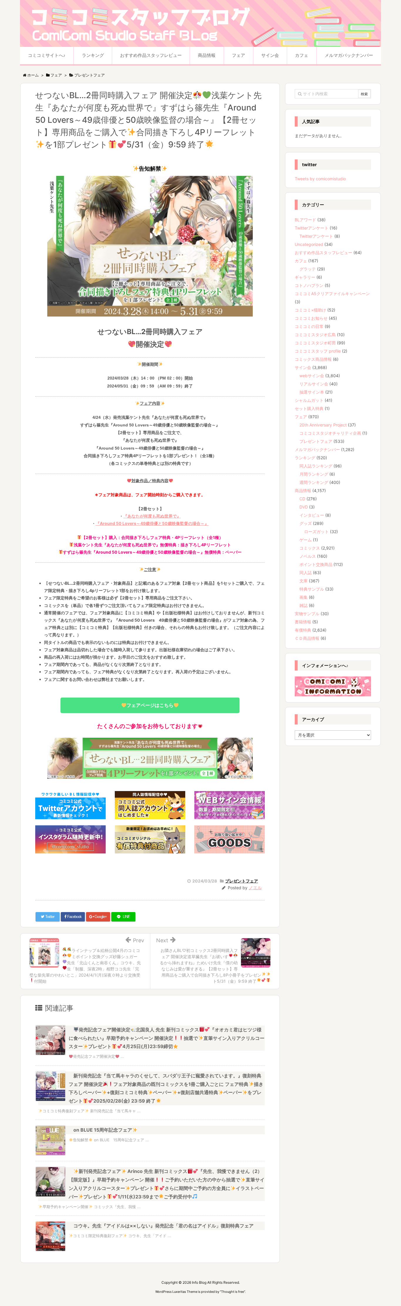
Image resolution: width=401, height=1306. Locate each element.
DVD (303, 506)
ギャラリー (305, 277)
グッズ (305, 523)
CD (302, 498)
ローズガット (316, 531)
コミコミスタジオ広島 (315, 334)
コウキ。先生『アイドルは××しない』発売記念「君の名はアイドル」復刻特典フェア (163, 1226)
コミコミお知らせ (311, 318)
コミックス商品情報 (313, 359)
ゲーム (305, 539)
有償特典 (303, 630)
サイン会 (303, 367)
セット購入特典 (309, 408)
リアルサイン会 (313, 383)
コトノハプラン (309, 285)
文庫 (303, 580)
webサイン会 (311, 375)
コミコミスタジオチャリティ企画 (330, 433)
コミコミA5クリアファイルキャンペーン (332, 293)
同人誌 (305, 572)
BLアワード (305, 219)
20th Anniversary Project (323, 424)
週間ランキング (313, 482)
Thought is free (232, 1292)
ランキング (305, 457)
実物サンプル (307, 613)
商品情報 (303, 490)
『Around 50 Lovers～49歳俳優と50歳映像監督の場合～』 (152, 523)
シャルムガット (309, 400)
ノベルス (307, 556)
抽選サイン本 (311, 392)
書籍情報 (303, 621)
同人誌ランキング (315, 465)
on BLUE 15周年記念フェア (102, 1130)
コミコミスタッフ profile (318, 350)
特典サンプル (311, 588)
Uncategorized (309, 244)
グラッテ (307, 268)
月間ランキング (313, 474)
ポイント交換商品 (315, 564)
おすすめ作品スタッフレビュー (323, 252)
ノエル (255, 887)
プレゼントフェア (241, 880)
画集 (303, 597)
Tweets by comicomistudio (320, 178)
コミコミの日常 (309, 326)
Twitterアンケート (311, 227)
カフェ (301, 260)
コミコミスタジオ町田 (315, 342)
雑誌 (303, 605)
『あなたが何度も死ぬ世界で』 (152, 515)
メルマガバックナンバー (317, 449)
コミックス (309, 547)
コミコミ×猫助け (310, 309)
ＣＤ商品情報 (307, 638)
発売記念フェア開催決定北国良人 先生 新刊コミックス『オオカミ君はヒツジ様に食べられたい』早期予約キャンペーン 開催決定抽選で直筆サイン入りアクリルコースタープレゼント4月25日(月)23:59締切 (166, 1038)
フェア (301, 416)
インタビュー (311, 515)
